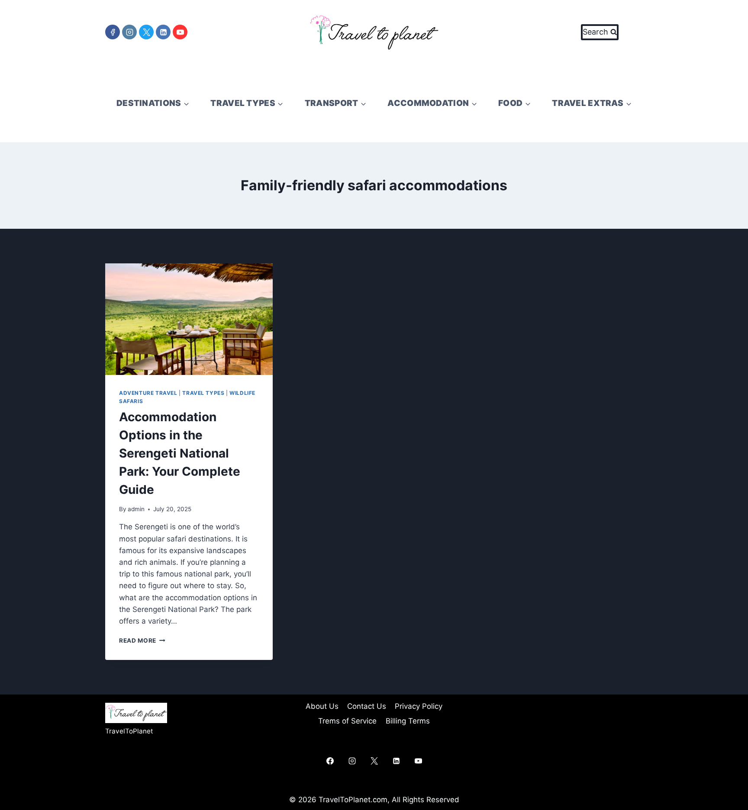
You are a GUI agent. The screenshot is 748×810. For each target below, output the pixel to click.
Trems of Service (347, 721)
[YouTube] (180, 32)
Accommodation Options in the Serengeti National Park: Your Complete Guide (179, 453)
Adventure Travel (148, 393)
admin (136, 509)
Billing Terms (408, 721)
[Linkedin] (163, 32)
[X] (146, 32)
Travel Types (203, 393)
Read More (142, 640)
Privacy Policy (418, 706)
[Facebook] (112, 32)
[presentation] (189, 319)
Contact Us (366, 706)
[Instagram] (129, 32)
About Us (322, 706)
